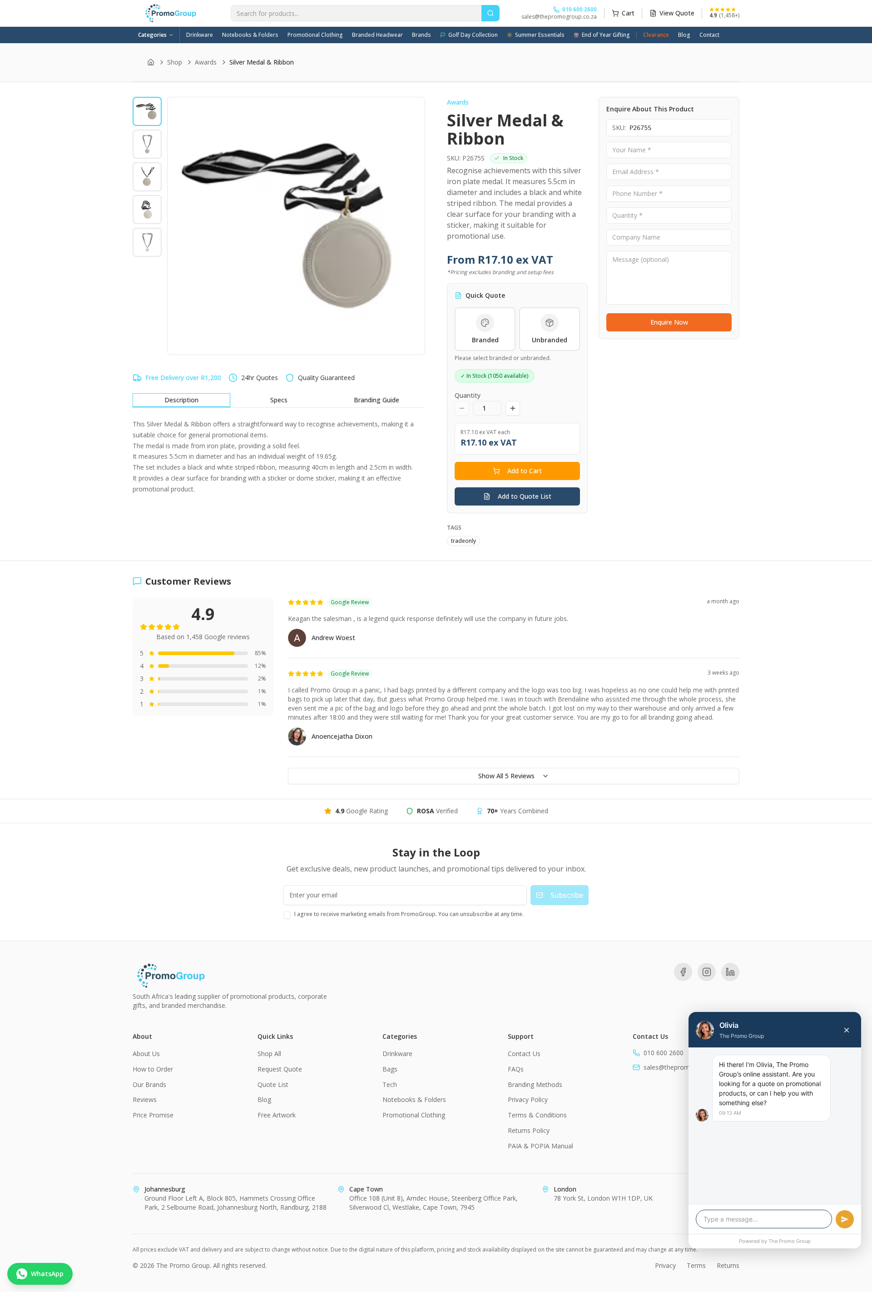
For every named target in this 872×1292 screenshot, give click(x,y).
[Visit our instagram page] (707, 972)
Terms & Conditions (537, 1115)
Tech (389, 1084)
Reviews (145, 1099)
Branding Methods (535, 1084)
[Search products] (490, 13)
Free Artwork (277, 1115)
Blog (684, 35)
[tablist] (279, 400)
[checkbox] (287, 915)
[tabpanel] (279, 457)
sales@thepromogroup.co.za (559, 16)
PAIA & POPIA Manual (540, 1146)
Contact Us (524, 1053)
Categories (152, 35)
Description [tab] (181, 400)
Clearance (656, 35)
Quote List (273, 1084)
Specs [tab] (278, 400)
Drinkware (199, 35)
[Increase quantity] (512, 408)
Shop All (269, 1053)
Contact (709, 35)
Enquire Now (669, 322)
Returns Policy (529, 1130)
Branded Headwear (377, 35)
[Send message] (845, 1219)
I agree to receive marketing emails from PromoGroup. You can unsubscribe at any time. (409, 914)
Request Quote (280, 1069)
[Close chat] (846, 1030)
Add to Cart (524, 470)
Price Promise (153, 1115)
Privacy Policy (528, 1099)
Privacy (665, 1265)
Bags (389, 1069)
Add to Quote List (524, 496)
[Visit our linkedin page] (730, 972)
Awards (206, 62)
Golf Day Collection (473, 35)
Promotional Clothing (315, 35)
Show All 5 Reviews (506, 775)
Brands (421, 35)
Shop (174, 62)
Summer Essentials (540, 35)
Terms (696, 1265)
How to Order (153, 1069)
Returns (728, 1265)
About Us (146, 1053)
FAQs (516, 1069)
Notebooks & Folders (250, 35)
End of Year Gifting (606, 35)
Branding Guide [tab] (376, 400)
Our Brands (149, 1084)
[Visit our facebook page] (683, 972)
